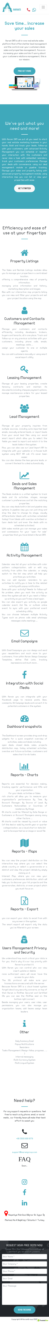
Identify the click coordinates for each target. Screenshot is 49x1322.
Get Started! (24, 188)
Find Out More (24, 71)
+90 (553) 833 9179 (24, 1139)
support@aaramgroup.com (24, 1152)
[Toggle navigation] (43, 7)
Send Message (24, 1310)
